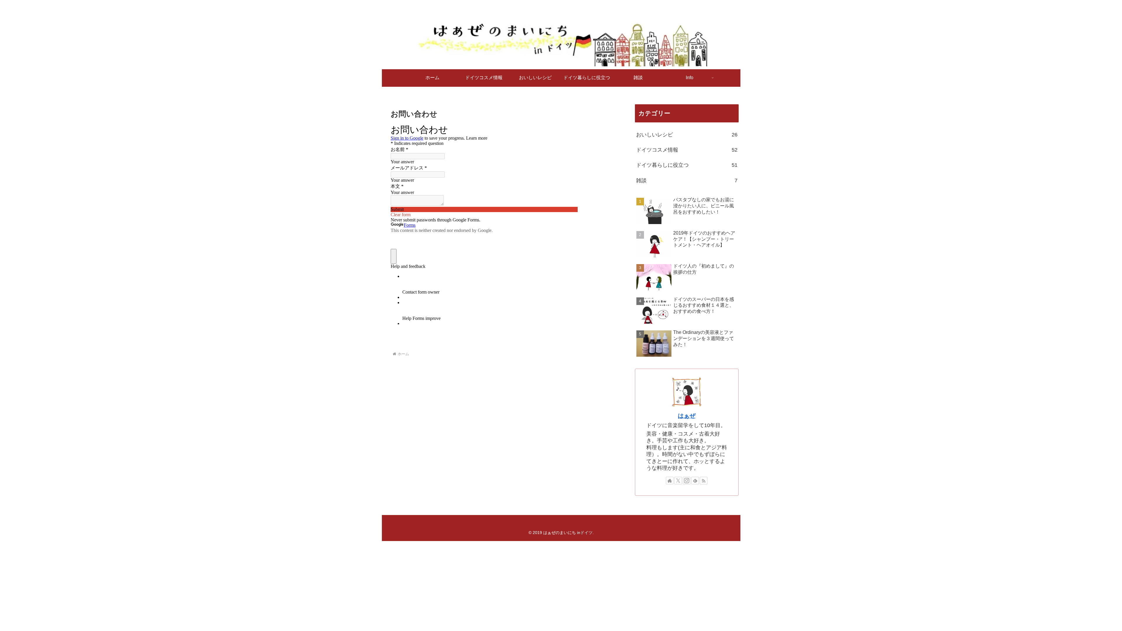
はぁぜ (686, 415)
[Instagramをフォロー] (686, 480)
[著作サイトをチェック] (669, 480)
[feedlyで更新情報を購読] (695, 480)
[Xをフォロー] (678, 480)
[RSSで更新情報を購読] (703, 480)
